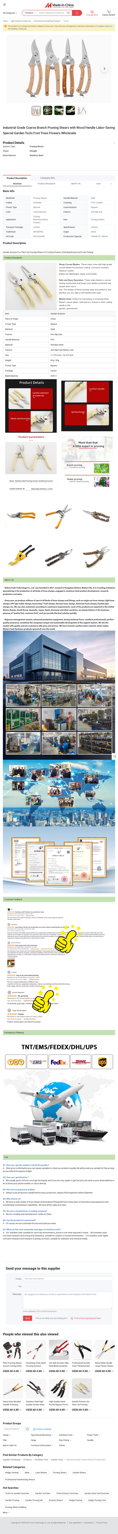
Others (62, 1445)
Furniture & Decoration (41, 1445)
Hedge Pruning (75, 1500)
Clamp (6, 1435)
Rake (27, 1472)
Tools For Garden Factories (17, 1493)
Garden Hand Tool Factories (96, 1493)
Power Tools (92, 1435)
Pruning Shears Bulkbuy (15, 1507)
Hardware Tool (65, 1435)
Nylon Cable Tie (10, 1445)
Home (5, 21)
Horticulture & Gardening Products (47, 21)
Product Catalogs (43, 1429)
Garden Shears (79, 1472)
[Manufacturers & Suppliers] (59, 5)
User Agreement (75, 1522)
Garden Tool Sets (42, 1493)
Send (27, 1318)
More (5, 1512)
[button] (105, 183)
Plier (5, 1440)
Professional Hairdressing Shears (20, 1479)
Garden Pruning (12, 1500)
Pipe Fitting (64, 1440)
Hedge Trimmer (12, 1472)
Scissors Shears (56, 1500)
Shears (66, 21)
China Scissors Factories (67, 1493)
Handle (90, 1440)
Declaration (88, 1522)
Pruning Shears (60, 1472)
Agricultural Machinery (41, 1435)
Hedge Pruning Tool (97, 1500)
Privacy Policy (101, 1522)
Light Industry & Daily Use (21, 21)
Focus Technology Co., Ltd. (40, 1522)
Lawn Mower (41, 1472)
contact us (108, 26)
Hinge (33, 1440)
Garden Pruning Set (34, 1500)
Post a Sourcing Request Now (86, 1318)
